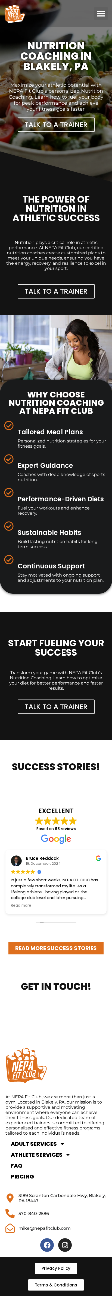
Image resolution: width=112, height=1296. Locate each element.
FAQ (16, 1166)
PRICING (22, 1176)
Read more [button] (21, 905)
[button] (101, 13)
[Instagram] (65, 1245)
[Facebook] (47, 1245)
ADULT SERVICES (34, 1144)
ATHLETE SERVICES (37, 1155)
